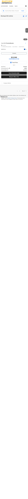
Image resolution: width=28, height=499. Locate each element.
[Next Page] (19, 260)
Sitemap (12, 267)
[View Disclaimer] (11, 119)
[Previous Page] (17, 260)
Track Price (15, 62)
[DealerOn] (4, 266)
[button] (4, 6)
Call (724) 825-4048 (14, 73)
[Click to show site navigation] (26, 6)
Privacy (15, 267)
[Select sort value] (26, 16)
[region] (14, 68)
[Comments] (26, 119)
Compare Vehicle (7, 83)
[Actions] (25, 43)
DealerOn (9, 267)
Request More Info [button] (14, 77)
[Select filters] (23, 16)
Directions (11, 6)
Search (22, 10)
